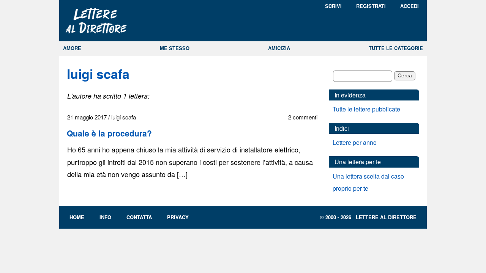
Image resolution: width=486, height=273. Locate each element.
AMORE (72, 48)
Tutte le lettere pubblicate (366, 109)
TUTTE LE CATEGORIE (396, 48)
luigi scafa (98, 73)
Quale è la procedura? (109, 133)
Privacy (178, 217)
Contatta (139, 217)
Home (76, 217)
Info (105, 217)
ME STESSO (174, 48)
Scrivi (333, 5)
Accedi (409, 5)
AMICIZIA (279, 48)
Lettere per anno (355, 142)
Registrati (371, 5)
